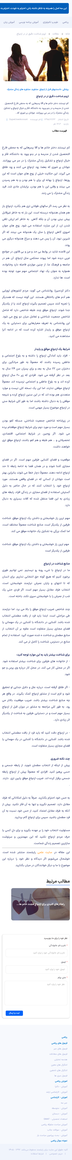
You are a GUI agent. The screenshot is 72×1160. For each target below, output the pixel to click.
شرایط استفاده (37, 1153)
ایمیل (64, 962)
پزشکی (66, 89)
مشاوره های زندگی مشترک (18, 89)
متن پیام (62, 977)
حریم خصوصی (56, 1153)
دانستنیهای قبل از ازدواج (50, 89)
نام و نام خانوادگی (58, 945)
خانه (67, 34)
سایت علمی (45, 852)
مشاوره (35, 89)
